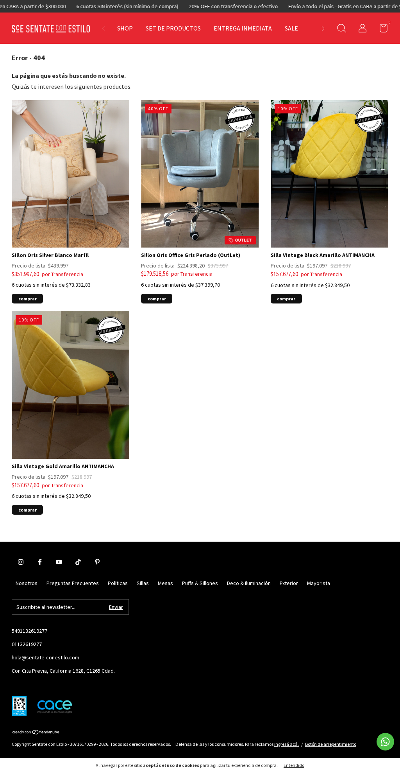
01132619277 (27, 644)
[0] (380, 29)
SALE (291, 28)
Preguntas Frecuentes (72, 583)
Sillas (143, 583)
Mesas (165, 583)
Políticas (118, 583)
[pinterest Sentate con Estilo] (97, 562)
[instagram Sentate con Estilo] (21, 562)
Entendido (294, 765)
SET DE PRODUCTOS (173, 28)
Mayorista (318, 583)
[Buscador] (341, 29)
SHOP (125, 28)
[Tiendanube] (36, 732)
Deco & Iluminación (249, 583)
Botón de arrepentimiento (330, 744)
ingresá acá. (286, 744)
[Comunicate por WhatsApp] (385, 741)
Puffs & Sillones (200, 583)
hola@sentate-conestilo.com (45, 657)
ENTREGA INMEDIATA (243, 28)
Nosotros (27, 583)
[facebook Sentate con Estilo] (40, 562)
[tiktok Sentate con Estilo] (78, 562)
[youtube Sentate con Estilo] (59, 562)
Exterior (289, 583)
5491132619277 (29, 630)
